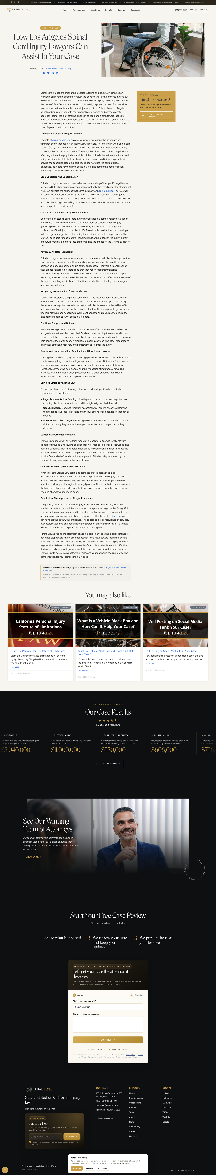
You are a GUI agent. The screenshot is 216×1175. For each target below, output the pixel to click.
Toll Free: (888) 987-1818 (107, 1105)
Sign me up (71, 1136)
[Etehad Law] (54, 1089)
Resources (135, 10)
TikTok (165, 1112)
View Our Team (32, 857)
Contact (133, 1136)
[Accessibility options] (5, 1170)
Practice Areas (78, 10)
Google (165, 1121)
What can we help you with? (84, 1001)
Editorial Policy (51, 1166)
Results (108, 10)
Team (131, 1112)
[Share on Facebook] (44, 73)
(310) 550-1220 (181, 10)
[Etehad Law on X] (19, 2)
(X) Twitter (167, 1102)
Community (134, 1126)
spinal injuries (106, 190)
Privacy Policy (130, 1055)
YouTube (166, 1117)
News (131, 1121)
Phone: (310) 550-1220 (106, 1101)
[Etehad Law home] (18, 9)
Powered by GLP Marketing (182, 1170)
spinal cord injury (61, 139)
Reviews (121, 10)
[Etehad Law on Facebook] (8, 2)
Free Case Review (198, 10)
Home (132, 1093)
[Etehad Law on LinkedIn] (15, 2)
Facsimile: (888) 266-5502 (108, 1109)
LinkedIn (166, 1093)
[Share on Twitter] (48, 73)
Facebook (166, 1107)
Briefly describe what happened (86, 1014)
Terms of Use (27, 1166)
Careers (132, 1131)
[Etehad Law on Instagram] (11, 2)
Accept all (77, 1168)
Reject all (89, 1168)
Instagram (167, 1098)
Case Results (135, 1102)
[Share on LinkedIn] (57, 73)
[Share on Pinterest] (53, 73)
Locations (95, 10)
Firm (65, 10)
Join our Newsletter (105, 1118)
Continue (106, 1040)
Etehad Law (115, 515)
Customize (102, 1168)
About (132, 1117)
